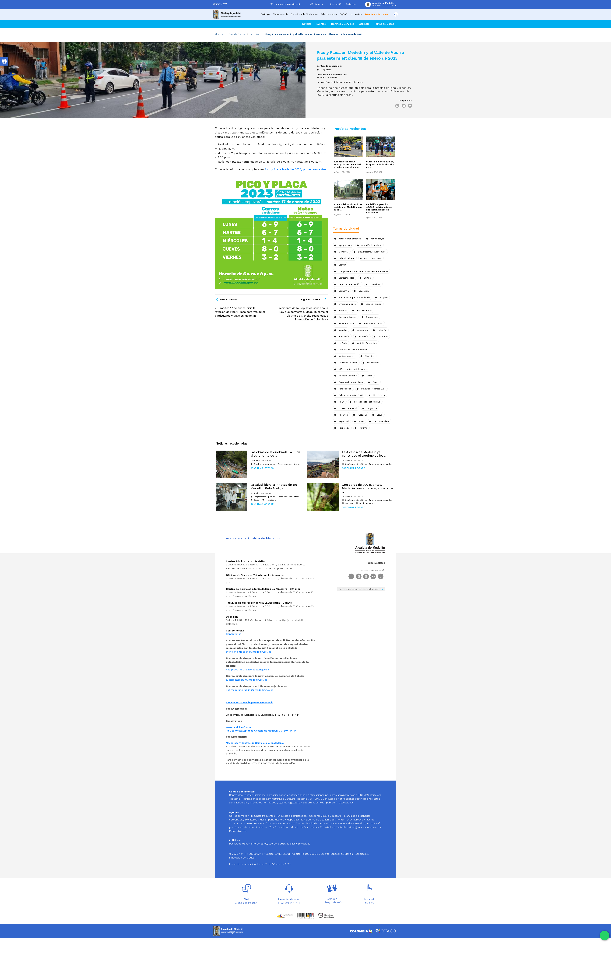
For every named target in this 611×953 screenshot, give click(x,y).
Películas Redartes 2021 (373, 389)
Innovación (344, 336)
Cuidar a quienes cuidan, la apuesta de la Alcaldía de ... (380, 164)
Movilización (373, 362)
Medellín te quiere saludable (353, 349)
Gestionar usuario (319, 815)
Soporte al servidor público (319, 802)
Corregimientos (346, 278)
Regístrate (351, 4)
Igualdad (343, 330)
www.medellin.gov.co (238, 727)
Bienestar (343, 252)
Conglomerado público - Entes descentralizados (363, 271)
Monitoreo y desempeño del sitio (265, 819)
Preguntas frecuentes (263, 815)
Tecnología (344, 428)
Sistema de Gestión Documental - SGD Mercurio (335, 819)
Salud (379, 415)
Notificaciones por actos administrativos (331, 794)
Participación (345, 389)
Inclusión (381, 330)
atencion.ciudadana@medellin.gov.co (248, 651)
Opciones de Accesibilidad (287, 4)
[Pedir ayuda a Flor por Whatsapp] (604, 935)
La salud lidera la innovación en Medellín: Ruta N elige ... (273, 486)
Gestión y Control (347, 317)
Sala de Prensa (237, 34)
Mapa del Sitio (295, 819)
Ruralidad (362, 415)
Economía (344, 291)
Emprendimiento (347, 304)
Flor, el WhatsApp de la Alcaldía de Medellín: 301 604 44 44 (261, 730)
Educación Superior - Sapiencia (354, 297)
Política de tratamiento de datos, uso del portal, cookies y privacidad (269, 843)
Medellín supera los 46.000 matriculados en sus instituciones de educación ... (379, 208)
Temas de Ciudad (384, 23)
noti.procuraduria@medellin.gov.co (247, 669)
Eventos (321, 23)
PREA (341, 402)
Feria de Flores (364, 310)
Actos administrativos (350, 239)
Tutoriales (332, 823)
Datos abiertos (237, 831)
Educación (363, 291)
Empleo (384, 297)
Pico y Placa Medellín (352, 823)
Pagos (375, 382)
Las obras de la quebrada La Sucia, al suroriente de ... (275, 453)
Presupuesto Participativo (367, 402)
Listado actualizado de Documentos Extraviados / (306, 827)
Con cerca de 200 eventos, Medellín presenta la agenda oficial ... (368, 488)
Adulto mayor (377, 239)
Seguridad (344, 421)
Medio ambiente (347, 356)
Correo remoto (238, 815)
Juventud (383, 336)
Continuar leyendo (262, 468)
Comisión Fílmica (372, 258)
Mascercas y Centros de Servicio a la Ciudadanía (255, 743)
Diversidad (375, 284)
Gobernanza (372, 317)
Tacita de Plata (381, 421)
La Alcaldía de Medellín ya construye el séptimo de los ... (364, 453)
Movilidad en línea (348, 362)
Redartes (343, 415)
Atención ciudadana (371, 245)
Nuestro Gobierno (348, 376)
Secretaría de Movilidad (327, 78)
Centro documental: (241, 794)
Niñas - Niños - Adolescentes (353, 369)
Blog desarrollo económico (372, 252)
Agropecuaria (345, 245)
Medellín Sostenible (367, 343)
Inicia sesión (336, 4)
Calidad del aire (347, 258)
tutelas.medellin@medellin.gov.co (246, 679)
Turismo (363, 428)
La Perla (343, 343)
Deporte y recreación (349, 284)
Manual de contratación (281, 823)
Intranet (369, 902)
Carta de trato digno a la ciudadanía (357, 827)
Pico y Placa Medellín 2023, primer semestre (295, 169)
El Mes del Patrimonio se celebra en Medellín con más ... (348, 207)
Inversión (363, 336)
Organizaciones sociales (351, 382)
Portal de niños (265, 827)
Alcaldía (219, 34)
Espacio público (373, 304)
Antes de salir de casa (311, 823)
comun (342, 265)
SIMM (361, 421)
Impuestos (356, 14)
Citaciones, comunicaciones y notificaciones (279, 794)
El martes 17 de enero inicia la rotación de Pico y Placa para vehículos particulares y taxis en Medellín (240, 311)
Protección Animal (348, 408)
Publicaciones (345, 802)
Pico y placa (325, 70)
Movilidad (369, 356)
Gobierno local (346, 323)
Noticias (306, 23)
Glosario (337, 815)
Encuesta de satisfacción (292, 815)
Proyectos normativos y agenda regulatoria (275, 802)
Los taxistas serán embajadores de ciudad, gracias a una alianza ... (347, 164)
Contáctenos (233, 633)
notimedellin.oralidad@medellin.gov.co (249, 689)
